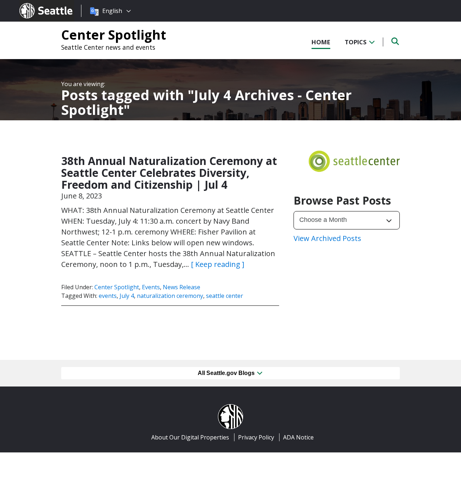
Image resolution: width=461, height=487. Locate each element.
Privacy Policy (256, 437)
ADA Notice (298, 437)
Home (321, 42)
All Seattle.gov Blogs (227, 373)
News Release (181, 287)
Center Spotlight (113, 34)
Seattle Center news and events (108, 47)
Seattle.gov (35, 4)
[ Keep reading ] (217, 264)
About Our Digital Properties (190, 437)
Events (151, 287)
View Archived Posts (327, 238)
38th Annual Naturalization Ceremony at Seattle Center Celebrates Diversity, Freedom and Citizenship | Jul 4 (169, 172)
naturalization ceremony (170, 296)
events (108, 296)
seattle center (224, 296)
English (112, 11)
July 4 (127, 296)
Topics (356, 42)
